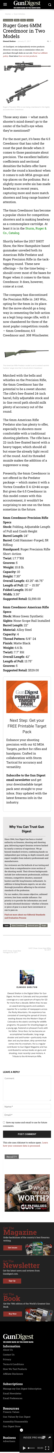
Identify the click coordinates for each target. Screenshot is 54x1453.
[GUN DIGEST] (27, 5)
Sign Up (12, 1281)
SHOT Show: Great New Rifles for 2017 (39, 949)
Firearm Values (11, 1412)
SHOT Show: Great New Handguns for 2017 (12, 951)
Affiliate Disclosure (13, 1373)
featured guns (33, 925)
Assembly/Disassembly (15, 1421)
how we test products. (28, 56)
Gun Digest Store (11, 1426)
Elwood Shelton (9, 41)
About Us (8, 1349)
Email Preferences (12, 1398)
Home (8, 14)
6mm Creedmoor (18, 925)
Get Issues (12, 1248)
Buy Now (12, 1314)
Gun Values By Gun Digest (16, 1416)
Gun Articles (19, 14)
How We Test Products (15, 1369)
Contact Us (8, 1354)
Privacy (7, 1359)
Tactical (30, 20)
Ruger (44, 925)
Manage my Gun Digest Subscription (22, 1388)
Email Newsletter (12, 1393)
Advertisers (9, 1441)
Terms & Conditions (13, 1364)
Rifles (17, 20)
